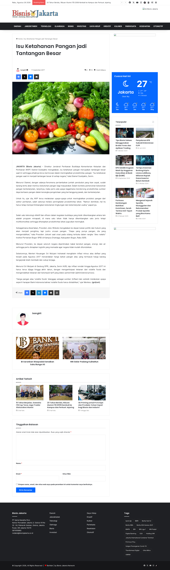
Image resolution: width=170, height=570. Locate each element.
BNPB (128, 529)
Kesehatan (145, 26)
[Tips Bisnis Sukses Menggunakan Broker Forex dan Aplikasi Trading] (125, 133)
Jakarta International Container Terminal (140, 538)
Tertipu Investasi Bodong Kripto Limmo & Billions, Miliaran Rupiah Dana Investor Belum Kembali (143, 174)
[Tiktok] (145, 2)
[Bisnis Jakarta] (35, 14)
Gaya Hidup (95, 26)
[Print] (56, 292)
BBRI (136, 521)
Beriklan (50, 566)
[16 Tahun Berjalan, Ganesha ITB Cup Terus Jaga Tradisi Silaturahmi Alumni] (29, 392)
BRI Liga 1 (142, 529)
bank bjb (129, 521)
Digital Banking (131, 533)
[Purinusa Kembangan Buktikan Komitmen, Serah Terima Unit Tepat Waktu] (125, 193)
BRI (134, 529)
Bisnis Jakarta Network (66, 566)
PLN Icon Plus (130, 542)
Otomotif (158, 26)
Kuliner (118, 26)
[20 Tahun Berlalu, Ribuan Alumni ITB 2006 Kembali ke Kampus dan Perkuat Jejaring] (61, 392)
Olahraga (59, 26)
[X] (24, 76)
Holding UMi (150, 533)
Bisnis (71, 26)
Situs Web (67, 474)
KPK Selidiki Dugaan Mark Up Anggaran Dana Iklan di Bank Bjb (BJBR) (125, 172)
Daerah (17, 26)
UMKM (128, 554)
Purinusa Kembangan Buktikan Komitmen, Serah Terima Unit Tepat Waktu (124, 207)
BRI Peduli (152, 529)
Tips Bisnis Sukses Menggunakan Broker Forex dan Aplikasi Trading (124, 144)
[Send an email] (27, 70)
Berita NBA (129, 525)
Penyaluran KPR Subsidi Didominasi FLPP (144, 143)
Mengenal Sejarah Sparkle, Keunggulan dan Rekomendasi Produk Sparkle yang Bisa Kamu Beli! (144, 208)
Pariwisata (130, 26)
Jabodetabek (31, 26)
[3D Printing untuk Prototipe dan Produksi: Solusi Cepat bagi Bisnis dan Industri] (92, 392)
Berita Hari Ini (146, 521)
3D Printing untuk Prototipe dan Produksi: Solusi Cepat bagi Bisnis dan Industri (90, 405)
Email (19, 474)
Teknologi (46, 26)
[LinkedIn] (38, 292)
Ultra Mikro (147, 550)
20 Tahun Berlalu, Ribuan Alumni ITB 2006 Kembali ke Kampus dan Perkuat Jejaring (60, 405)
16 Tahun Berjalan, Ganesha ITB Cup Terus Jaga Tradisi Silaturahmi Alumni (28, 405)
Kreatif (107, 26)
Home (20, 39)
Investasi (81, 26)
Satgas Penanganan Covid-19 (136, 546)
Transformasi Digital (132, 550)
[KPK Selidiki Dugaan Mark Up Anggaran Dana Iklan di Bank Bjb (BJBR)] (125, 160)
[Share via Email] (36, 76)
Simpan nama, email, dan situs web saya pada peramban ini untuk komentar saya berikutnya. (55, 484)
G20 (141, 533)
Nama (19, 463)
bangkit (23, 70)
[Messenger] (30, 76)
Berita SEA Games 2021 (145, 525)
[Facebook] (18, 76)
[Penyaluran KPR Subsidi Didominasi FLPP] (145, 133)
